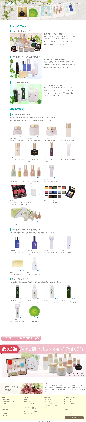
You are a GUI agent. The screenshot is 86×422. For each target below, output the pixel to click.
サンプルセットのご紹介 (8, 403)
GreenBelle (42, 3)
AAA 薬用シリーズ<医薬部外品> (52, 405)
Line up (51, 3)
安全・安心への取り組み (30, 403)
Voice (71, 3)
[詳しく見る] (17, 130)
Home (35, 3)
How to (58, 3)
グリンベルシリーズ (7, 415)
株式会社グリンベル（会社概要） (31, 411)
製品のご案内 (47, 401)
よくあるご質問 (69, 412)
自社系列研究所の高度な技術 (31, 409)
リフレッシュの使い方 (70, 403)
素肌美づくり (27, 405)
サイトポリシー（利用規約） (9, 401)
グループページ (74, 417)
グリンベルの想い (27, 399)
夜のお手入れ (68, 399)
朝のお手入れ (68, 401)
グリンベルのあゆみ (28, 413)
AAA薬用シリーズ (6, 413)
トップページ (6, 399)
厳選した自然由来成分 (29, 407)
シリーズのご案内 (48, 399)
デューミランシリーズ (7, 412)
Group (78, 3)
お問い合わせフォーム (70, 413)
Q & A (65, 3)
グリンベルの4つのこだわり (30, 401)
